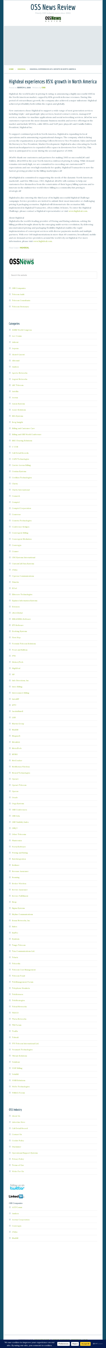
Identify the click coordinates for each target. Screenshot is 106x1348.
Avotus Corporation (20, 1220)
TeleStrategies (18, 1000)
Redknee (15, 865)
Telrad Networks (19, 1006)
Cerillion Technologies (22, 477)
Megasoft (16, 736)
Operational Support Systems (25, 1153)
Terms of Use (18, 1165)
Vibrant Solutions (19, 1056)
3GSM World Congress (22, 330)
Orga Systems (18, 803)
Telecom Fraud (18, 976)
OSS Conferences (19, 810)
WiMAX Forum (18, 1093)
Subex (14, 926)
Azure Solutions (19, 410)
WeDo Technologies (21, 1086)
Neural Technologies (21, 773)
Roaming (16, 877)
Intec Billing (17, 687)
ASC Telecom (17, 385)
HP (13, 674)
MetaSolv (16, 742)
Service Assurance (20, 890)
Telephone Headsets (21, 988)
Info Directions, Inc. (20, 680)
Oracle (15, 797)
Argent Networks (19, 379)
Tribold (15, 1037)
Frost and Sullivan (19, 650)
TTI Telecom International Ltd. (25, 1043)
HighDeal (24, 247)
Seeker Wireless (19, 883)
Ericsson (16, 607)
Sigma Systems (18, 908)
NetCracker (17, 760)
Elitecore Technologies (22, 594)
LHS (14, 717)
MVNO (15, 754)
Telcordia (16, 963)
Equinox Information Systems (24, 600)
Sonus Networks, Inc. (21, 920)
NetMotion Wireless (21, 767)
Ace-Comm (17, 336)
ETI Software (18, 625)
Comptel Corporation (21, 508)
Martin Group (18, 724)
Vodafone (16, 1062)
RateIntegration (19, 859)
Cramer (15, 551)
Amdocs (15, 367)
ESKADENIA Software (21, 619)
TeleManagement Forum (22, 982)
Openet (15, 779)
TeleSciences (17, 994)
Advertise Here (18, 1122)
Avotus (15, 397)
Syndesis (15, 939)
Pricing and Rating (20, 853)
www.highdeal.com (78, 211)
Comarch (16, 496)
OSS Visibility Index (20, 822)
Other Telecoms (19, 834)
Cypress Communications (23, 576)
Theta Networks (19, 1019)
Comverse (16, 514)
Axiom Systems (18, 404)
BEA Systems (17, 416)
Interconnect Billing (20, 693)
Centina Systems (19, 471)
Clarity (15, 483)
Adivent (15, 342)
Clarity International (21, 490)
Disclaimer (16, 1147)
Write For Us (18, 1171)
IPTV (14, 705)
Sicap (14, 902)
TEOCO (15, 1013)
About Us (16, 1116)
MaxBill (15, 730)
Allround (15, 360)
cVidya (14, 570)
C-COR (15, 447)
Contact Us (17, 1134)
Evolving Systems (19, 631)
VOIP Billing (17, 1068)
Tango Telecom (18, 945)
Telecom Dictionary (20, 306)
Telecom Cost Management (24, 970)
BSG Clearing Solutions (22, 440)
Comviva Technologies (22, 520)
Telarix (15, 957)
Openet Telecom (19, 785)
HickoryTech (17, 662)
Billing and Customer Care (23, 428)
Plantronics (17, 840)
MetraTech (16, 748)
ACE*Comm (17, 1207)
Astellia (15, 391)
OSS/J (14, 828)
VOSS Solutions (18, 1080)
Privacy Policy (18, 1159)
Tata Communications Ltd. (23, 951)
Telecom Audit (18, 294)
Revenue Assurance (20, 871)
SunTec (15, 933)
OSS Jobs (16, 816)
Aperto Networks (19, 373)
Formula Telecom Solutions (24, 643)
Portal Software (19, 847)
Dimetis (15, 582)
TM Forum (16, 1025)
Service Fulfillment (20, 896)
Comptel (16, 502)
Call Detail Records (20, 453)
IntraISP (15, 699)
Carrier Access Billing (21, 465)
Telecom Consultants (21, 300)
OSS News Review (53, 7)
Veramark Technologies (22, 1049)
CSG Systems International (23, 557)
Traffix (15, 1031)
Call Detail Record (20, 1128)
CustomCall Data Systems (23, 563)
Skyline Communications (22, 914)
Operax (15, 791)
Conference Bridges (20, 527)
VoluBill (15, 1074)
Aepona (15, 348)
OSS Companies (19, 288)
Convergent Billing (20, 533)
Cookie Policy (18, 1140)
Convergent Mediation (22, 539)
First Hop (16, 637)
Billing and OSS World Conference (26, 434)
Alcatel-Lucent (18, 354)
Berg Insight (17, 422)
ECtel (14, 588)
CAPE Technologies (20, 459)
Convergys (16, 545)
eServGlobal (17, 613)
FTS (14, 656)
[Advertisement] (53, 46)
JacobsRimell (17, 711)
